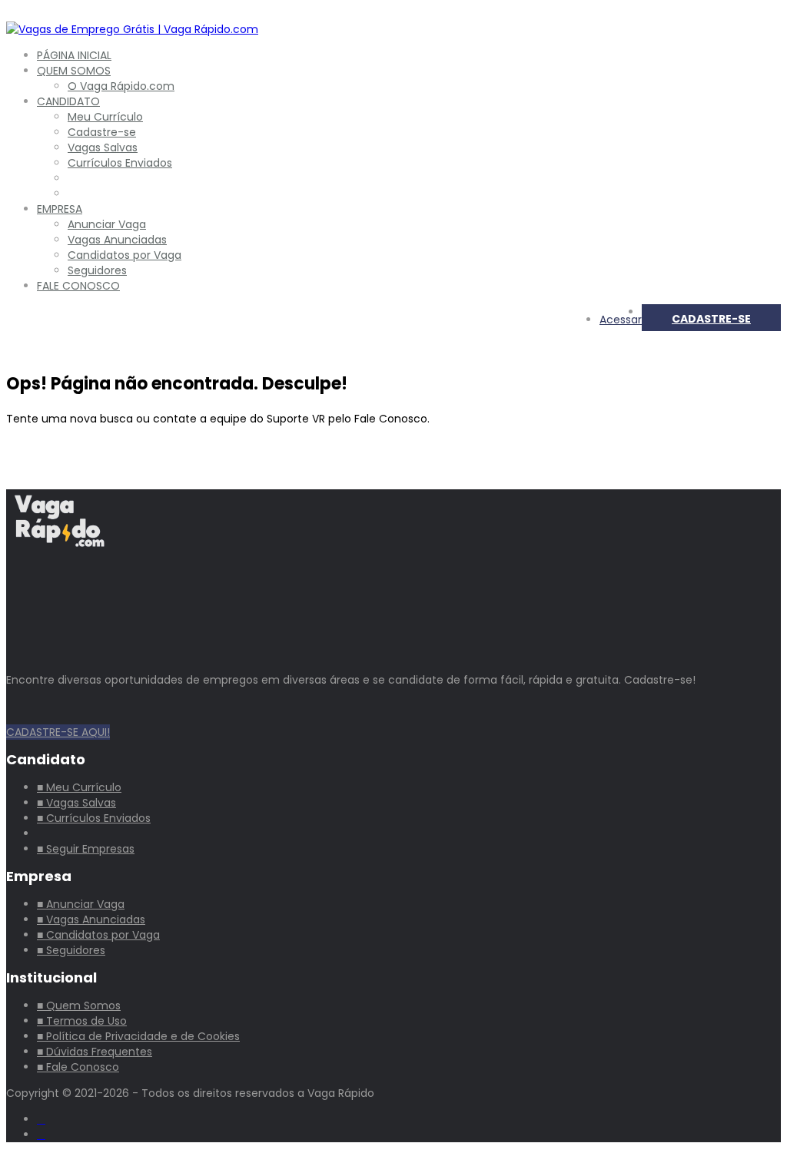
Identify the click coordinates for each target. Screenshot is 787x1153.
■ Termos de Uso (82, 1021)
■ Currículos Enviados (94, 818)
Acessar (620, 319)
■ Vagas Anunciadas (91, 919)
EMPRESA (59, 209)
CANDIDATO (68, 101)
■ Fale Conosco (78, 1067)
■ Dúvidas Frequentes (94, 1051)
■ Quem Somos (79, 1005)
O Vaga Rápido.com (121, 86)
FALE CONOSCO (78, 285)
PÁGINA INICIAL (74, 55)
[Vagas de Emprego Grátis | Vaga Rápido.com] (132, 29)
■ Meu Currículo (79, 787)
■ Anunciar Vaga (81, 904)
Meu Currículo (105, 116)
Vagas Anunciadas (117, 239)
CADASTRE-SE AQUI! (58, 732)
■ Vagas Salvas (76, 802)
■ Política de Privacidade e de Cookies (138, 1036)
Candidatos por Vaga (124, 255)
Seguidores (97, 270)
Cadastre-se (102, 132)
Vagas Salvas (103, 147)
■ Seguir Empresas (85, 848)
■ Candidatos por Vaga (98, 935)
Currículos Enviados (120, 163)
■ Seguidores (71, 950)
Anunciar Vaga (107, 224)
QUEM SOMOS (74, 70)
